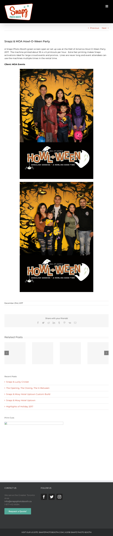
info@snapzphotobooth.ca (17, 501)
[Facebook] (44, 497)
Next (104, 28)
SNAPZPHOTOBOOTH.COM (51, 532)
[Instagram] (59, 497)
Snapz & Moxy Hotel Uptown (20, 400)
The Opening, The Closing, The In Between (27, 388)
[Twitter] (52, 497)
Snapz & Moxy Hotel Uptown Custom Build (28, 394)
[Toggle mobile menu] (107, 6)
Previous (94, 28)
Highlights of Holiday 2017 (19, 406)
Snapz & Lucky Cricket (17, 382)
